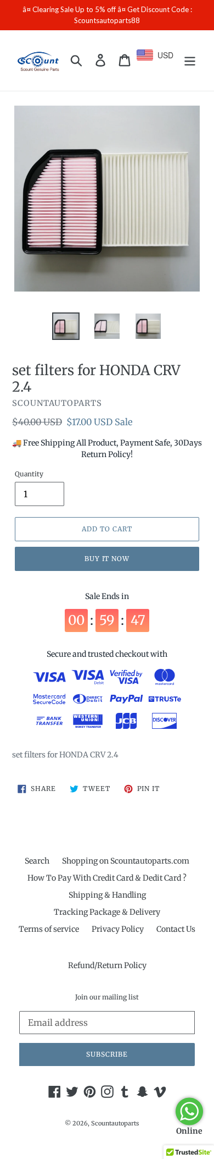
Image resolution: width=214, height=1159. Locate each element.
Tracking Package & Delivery (107, 912)
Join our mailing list (107, 997)
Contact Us (175, 929)
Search (37, 861)
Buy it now (107, 558)
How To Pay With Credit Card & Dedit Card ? (107, 878)
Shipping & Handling (107, 895)
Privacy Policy (118, 929)
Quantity (29, 474)
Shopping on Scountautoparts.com (125, 861)
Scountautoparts (115, 1123)
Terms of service (49, 929)
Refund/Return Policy (107, 965)
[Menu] (190, 60)
